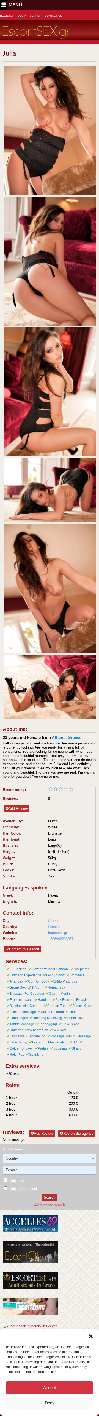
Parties (43, 1048)
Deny (49, 1402)
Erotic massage (21, 1000)
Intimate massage (23, 1012)
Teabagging (48, 1024)
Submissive (75, 1018)
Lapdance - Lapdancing (27, 1036)
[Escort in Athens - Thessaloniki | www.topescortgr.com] (30, 1326)
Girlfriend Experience (25, 975)
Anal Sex (16, 981)
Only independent (22, 1189)
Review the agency (78, 1133)
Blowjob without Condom (50, 969)
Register (7, 15)
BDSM (77, 1042)
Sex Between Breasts (71, 1000)
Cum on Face (57, 1006)
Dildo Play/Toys (65, 981)
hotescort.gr (57, 933)
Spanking (36, 1055)
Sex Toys (59, 1030)
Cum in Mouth (59, 994)
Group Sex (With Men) (26, 987)
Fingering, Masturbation (50, 1042)
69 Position (18, 969)
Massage (57, 1036)
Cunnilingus (19, 1018)
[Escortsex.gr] (37, 36)
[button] (91, 1336)
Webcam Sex (38, 1030)
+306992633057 (60, 939)
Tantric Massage (22, 1024)
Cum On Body (38, 981)
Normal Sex (56, 987)
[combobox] (49, 1158)
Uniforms (16, 1030)
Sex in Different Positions (59, 1012)
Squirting (60, 1048)
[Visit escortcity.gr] (30, 1262)
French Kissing (83, 1006)
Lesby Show (55, 975)
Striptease (77, 975)
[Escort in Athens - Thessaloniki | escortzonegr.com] (30, 1314)
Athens (58, 737)
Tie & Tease (70, 1024)
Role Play (17, 1055)
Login (22, 15)
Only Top (16, 1180)
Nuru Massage (80, 1036)
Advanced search (51, 1205)
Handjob (44, 1000)
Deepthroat (82, 969)
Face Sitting (18, 1042)
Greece (74, 737)
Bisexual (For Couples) (27, 994)
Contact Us (53, 15)
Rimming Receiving (47, 1018)
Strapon (78, 1048)
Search (35, 15)
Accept (49, 1387)
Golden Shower (21, 1048)
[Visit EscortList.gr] (30, 1288)
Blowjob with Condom (26, 1006)
